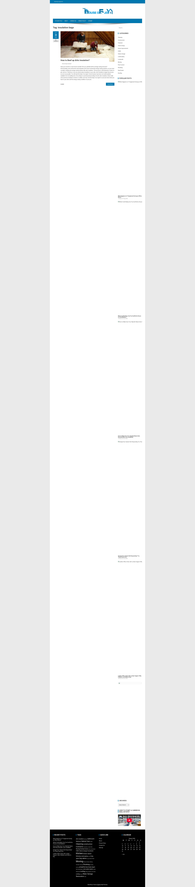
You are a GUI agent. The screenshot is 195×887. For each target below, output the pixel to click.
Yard (85, 876)
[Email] (71, 84)
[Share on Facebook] (65, 84)
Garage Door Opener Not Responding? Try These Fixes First (62, 850)
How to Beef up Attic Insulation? (75, 60)
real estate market (88, 869)
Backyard (85, 839)
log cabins (83, 858)
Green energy (121, 45)
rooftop (78, 874)
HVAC (119, 51)
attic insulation (80, 839)
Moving (120, 62)
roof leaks (94, 871)
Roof (79, 871)
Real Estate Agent (90, 867)
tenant (81, 874)
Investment (90, 851)
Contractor (79, 847)
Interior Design (121, 54)
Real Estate (121, 70)
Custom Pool (90, 846)
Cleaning (120, 37)
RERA (77, 871)
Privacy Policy (82, 21)
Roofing (120, 73)
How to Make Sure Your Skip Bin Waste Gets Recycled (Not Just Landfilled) (129, 436)
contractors (86, 846)
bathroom (91, 839)
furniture (82, 849)
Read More (110, 84)
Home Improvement (66, 63)
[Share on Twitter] (67, 84)
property (82, 867)
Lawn (89, 856)
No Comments (56, 41)
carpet (91, 841)
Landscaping (121, 56)
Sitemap (90, 21)
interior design (83, 851)
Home (100, 838)
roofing (82, 871)
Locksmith (120, 59)
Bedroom (78, 841)
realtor (94, 869)
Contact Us (73, 21)
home (86, 849)
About (66, 21)
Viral (98, 884)
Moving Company (86, 861)
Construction (121, 40)
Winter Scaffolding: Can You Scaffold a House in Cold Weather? (63, 843)
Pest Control (121, 65)
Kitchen (79, 853)
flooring (78, 849)
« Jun (123, 854)
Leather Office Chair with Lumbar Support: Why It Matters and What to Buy (129, 676)
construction (87, 844)
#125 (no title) (58, 21)
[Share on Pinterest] (69, 84)
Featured (120, 43)
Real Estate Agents (79, 869)
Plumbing (120, 67)
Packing (81, 864)
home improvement (91, 849)
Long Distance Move (90, 858)
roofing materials (88, 871)
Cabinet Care (85, 841)
